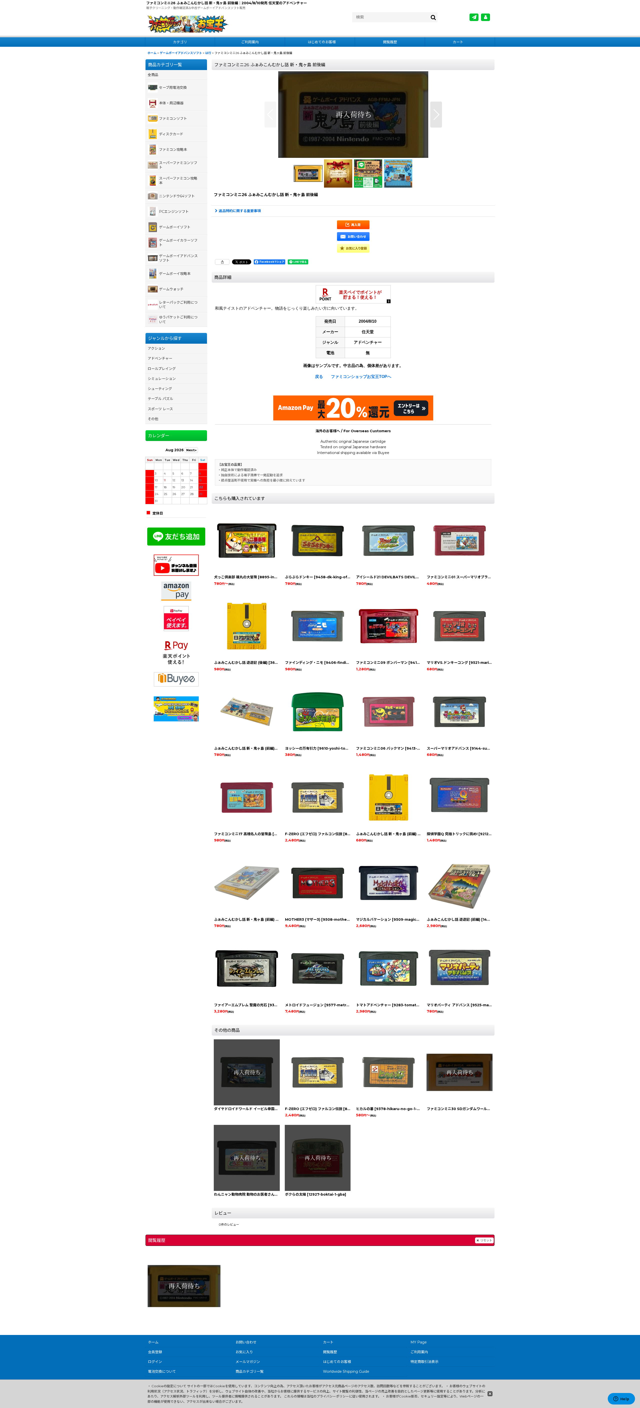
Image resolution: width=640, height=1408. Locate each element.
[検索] (433, 17)
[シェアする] (222, 262)
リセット (486, 1240)
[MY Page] (485, 17)
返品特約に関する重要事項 (240, 211)
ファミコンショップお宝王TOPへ (361, 376)
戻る (319, 376)
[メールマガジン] (474, 17)
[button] (270, 115)
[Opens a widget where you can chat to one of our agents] (621, 1399)
